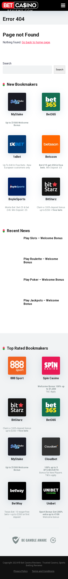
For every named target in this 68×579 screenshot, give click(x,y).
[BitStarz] (51, 194)
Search (7, 63)
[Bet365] (51, 110)
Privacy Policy (21, 571)
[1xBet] (17, 152)
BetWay (17, 503)
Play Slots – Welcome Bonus (43, 238)
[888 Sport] (17, 373)
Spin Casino (51, 378)
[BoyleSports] (17, 194)
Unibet (51, 503)
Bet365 (51, 114)
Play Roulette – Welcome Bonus (41, 260)
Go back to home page (36, 42)
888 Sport (17, 378)
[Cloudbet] (51, 454)
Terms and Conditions (43, 571)
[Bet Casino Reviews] (20, 6)
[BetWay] (17, 499)
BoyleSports (17, 199)
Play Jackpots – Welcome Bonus (41, 302)
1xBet (17, 156)
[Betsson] (51, 152)
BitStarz (51, 199)
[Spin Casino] (51, 373)
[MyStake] (17, 110)
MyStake (17, 114)
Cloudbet (51, 459)
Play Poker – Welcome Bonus (44, 279)
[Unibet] (51, 499)
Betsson (51, 156)
